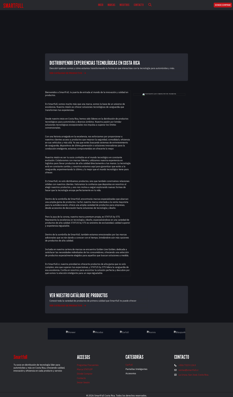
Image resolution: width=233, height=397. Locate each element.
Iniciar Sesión (83, 382)
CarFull (129, 364)
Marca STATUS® (84, 369)
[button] (150, 5)
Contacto (81, 378)
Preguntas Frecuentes (88, 365)
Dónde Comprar (84, 373)
